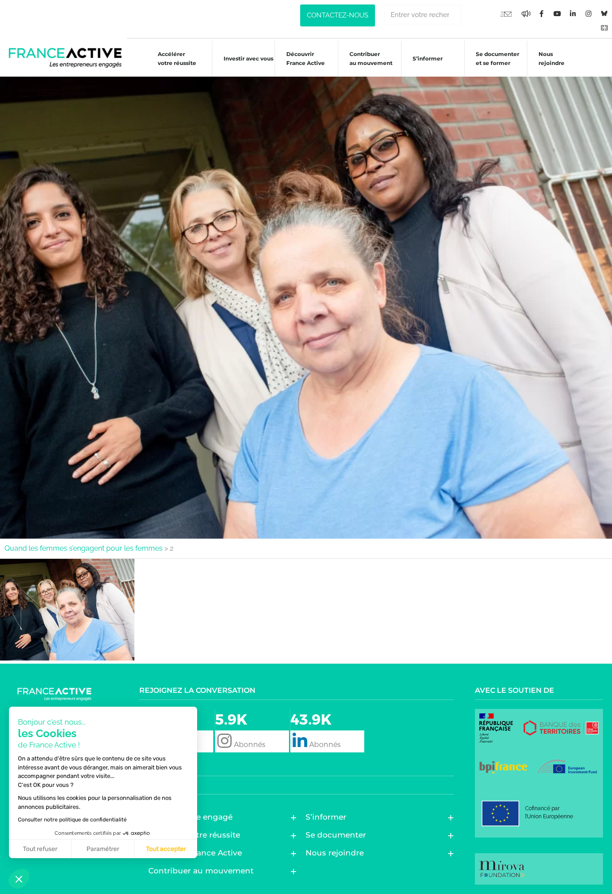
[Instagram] (588, 13)
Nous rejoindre (552, 58)
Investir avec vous (248, 58)
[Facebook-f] (526, 13)
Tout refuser (40, 849)
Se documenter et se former (497, 58)
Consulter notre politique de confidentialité (72, 819)
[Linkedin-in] (573, 13)
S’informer (428, 58)
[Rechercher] (472, 14)
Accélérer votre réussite (177, 58)
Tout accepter (166, 849)
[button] (19, 879)
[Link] (604, 27)
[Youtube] (506, 13)
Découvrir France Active (305, 58)
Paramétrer (102, 849)
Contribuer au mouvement (370, 58)
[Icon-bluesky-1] (604, 13)
